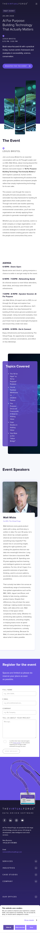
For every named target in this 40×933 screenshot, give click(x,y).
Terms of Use (17, 743)
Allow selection (20, 927)
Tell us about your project (16, 718)
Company (7, 708)
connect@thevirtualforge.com (12, 852)
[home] (15, 4)
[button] (36, 4)
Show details (29, 920)
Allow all (8, 927)
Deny (31, 927)
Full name (7, 690)
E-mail (5, 699)
